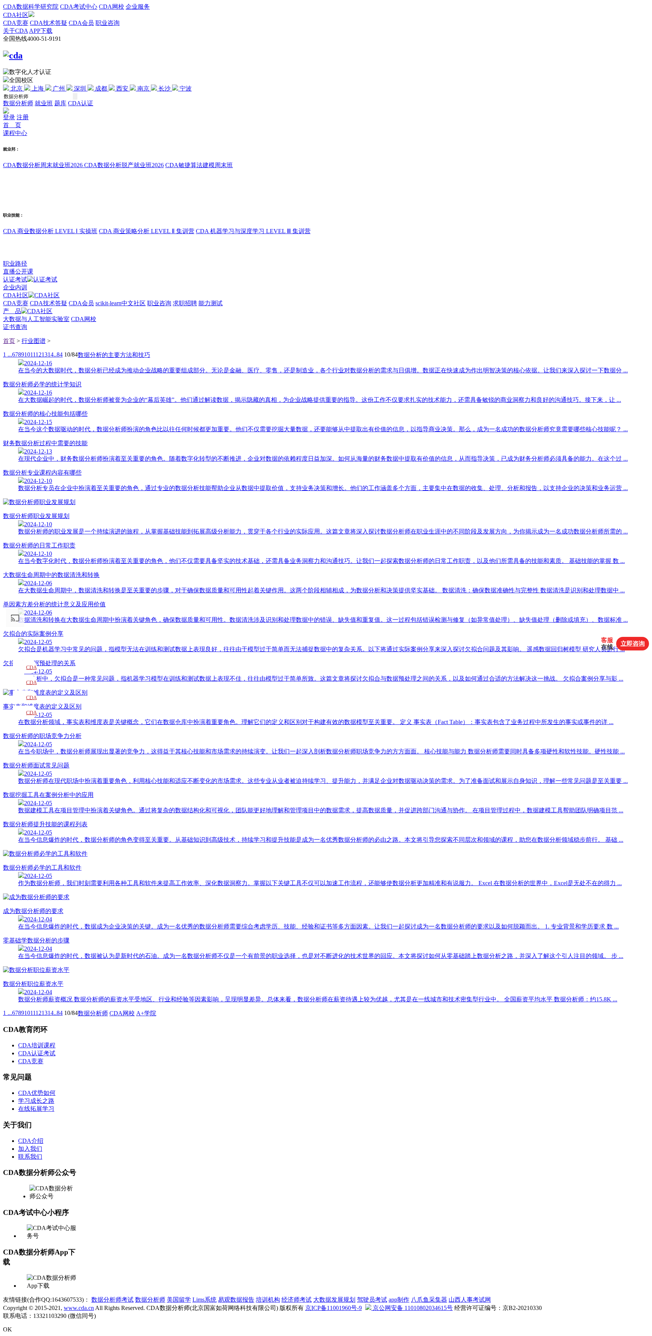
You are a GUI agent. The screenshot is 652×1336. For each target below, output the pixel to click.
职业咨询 (107, 23)
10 (27, 354)
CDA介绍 (30, 1141)
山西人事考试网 (470, 1299)
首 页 (12, 125)
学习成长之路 (36, 1101)
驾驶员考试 (372, 1299)
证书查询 (15, 327)
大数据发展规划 (334, 1299)
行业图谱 (34, 341)
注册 (23, 117)
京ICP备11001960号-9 (333, 1308)
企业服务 (138, 6)
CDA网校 (111, 6)
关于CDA (15, 31)
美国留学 (179, 1299)
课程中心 (15, 133)
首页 (9, 341)
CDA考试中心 (78, 6)
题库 (60, 103)
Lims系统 (204, 1299)
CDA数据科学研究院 (30, 6)
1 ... (7, 354)
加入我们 (30, 1148)
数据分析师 (18, 103)
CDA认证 (80, 103)
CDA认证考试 (36, 1053)
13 (45, 354)
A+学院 (146, 1013)
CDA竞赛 (15, 23)
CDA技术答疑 (48, 23)
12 (38, 354)
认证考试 (15, 279)
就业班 (44, 103)
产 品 (12, 311)
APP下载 (40, 31)
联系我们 (30, 1156)
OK (7, 1329)
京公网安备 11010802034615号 (412, 1308)
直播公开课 (18, 271)
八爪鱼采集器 (429, 1299)
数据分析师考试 (112, 1299)
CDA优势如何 (36, 1093)
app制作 (399, 1299)
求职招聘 (185, 303)
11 (32, 354)
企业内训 (15, 287)
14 (51, 354)
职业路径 (15, 263)
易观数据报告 (236, 1299)
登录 (9, 117)
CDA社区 (15, 15)
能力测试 (210, 303)
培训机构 (268, 1299)
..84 (58, 354)
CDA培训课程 (36, 1045)
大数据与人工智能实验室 (36, 319)
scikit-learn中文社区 (120, 303)
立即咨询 (633, 643)
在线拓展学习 (36, 1108)
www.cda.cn (79, 1308)
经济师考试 (296, 1299)
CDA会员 (81, 23)
